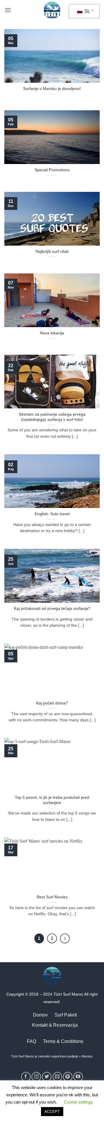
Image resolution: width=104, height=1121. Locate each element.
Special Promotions (52, 170)
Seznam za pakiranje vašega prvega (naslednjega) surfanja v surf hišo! (52, 417)
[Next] (65, 938)
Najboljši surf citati (52, 251)
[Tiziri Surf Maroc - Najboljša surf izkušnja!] (52, 10)
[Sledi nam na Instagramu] (36, 1077)
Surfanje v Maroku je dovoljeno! (52, 88)
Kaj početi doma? (52, 703)
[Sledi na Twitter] (46, 1077)
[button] (7, 10)
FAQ (31, 1041)
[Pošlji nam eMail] (57, 1077)
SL (86, 11)
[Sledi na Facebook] (26, 1077)
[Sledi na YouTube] (78, 1077)
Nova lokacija (52, 333)
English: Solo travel (52, 514)
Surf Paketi (66, 1014)
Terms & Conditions (63, 1041)
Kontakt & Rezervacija (55, 1025)
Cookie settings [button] (78, 1102)
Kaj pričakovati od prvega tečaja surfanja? (52, 608)
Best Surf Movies (52, 897)
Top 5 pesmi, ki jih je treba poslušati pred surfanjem (52, 800)
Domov (40, 1014)
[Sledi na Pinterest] (68, 1077)
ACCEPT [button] (52, 1111)
